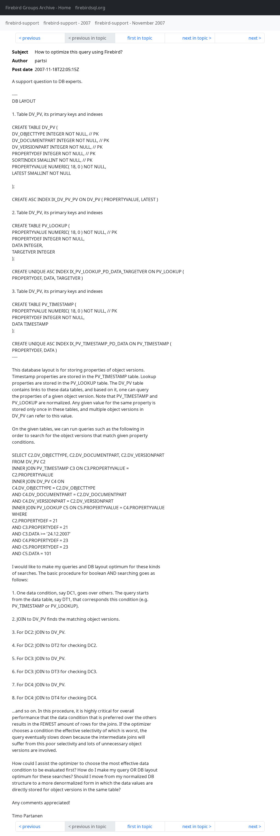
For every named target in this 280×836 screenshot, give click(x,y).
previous (31, 38)
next (253, 38)
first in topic (139, 38)
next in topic (195, 38)
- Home (38, 8)
